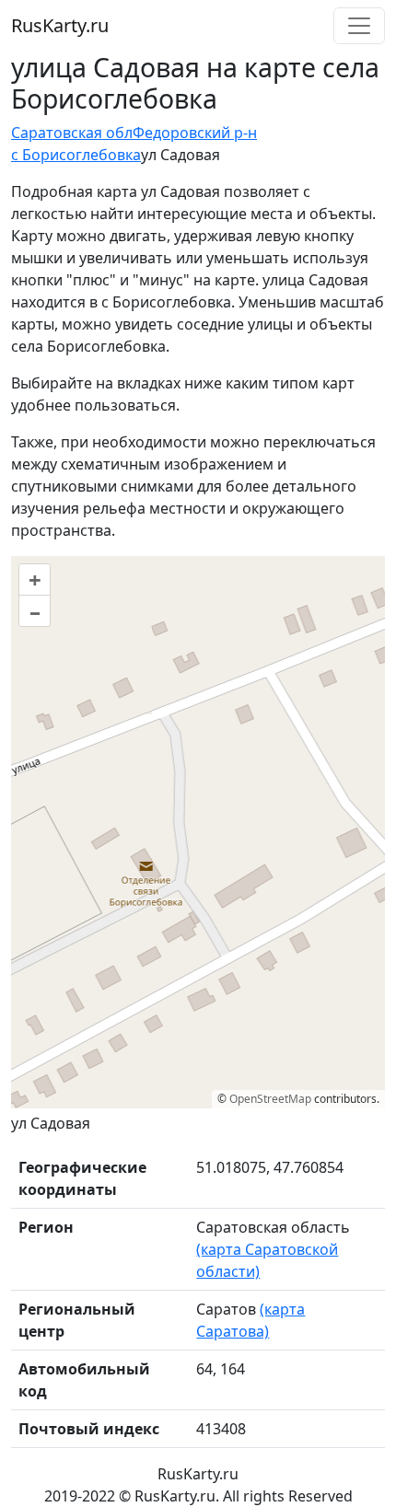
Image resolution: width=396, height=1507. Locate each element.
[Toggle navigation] (359, 25)
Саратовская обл (72, 132)
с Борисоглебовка (76, 155)
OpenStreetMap (270, 1099)
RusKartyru (60, 25)
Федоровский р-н (195, 132)
